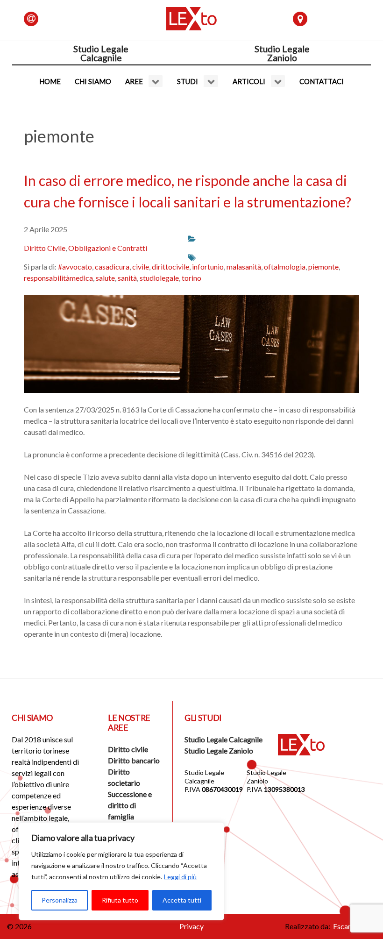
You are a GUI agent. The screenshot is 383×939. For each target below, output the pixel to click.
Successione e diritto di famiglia (130, 805)
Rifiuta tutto (120, 900)
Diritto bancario (134, 760)
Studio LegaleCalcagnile (100, 53)
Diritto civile (128, 749)
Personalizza (60, 900)
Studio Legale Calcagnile (223, 739)
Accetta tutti (182, 900)
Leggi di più (180, 877)
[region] (121, 871)
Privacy (191, 926)
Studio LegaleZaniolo (282, 53)
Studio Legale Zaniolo (218, 750)
